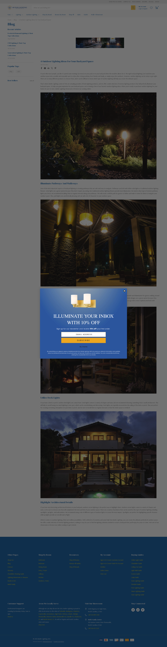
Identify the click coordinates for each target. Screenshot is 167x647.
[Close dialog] (124, 291)
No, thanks (83, 347)
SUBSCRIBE (83, 340)
